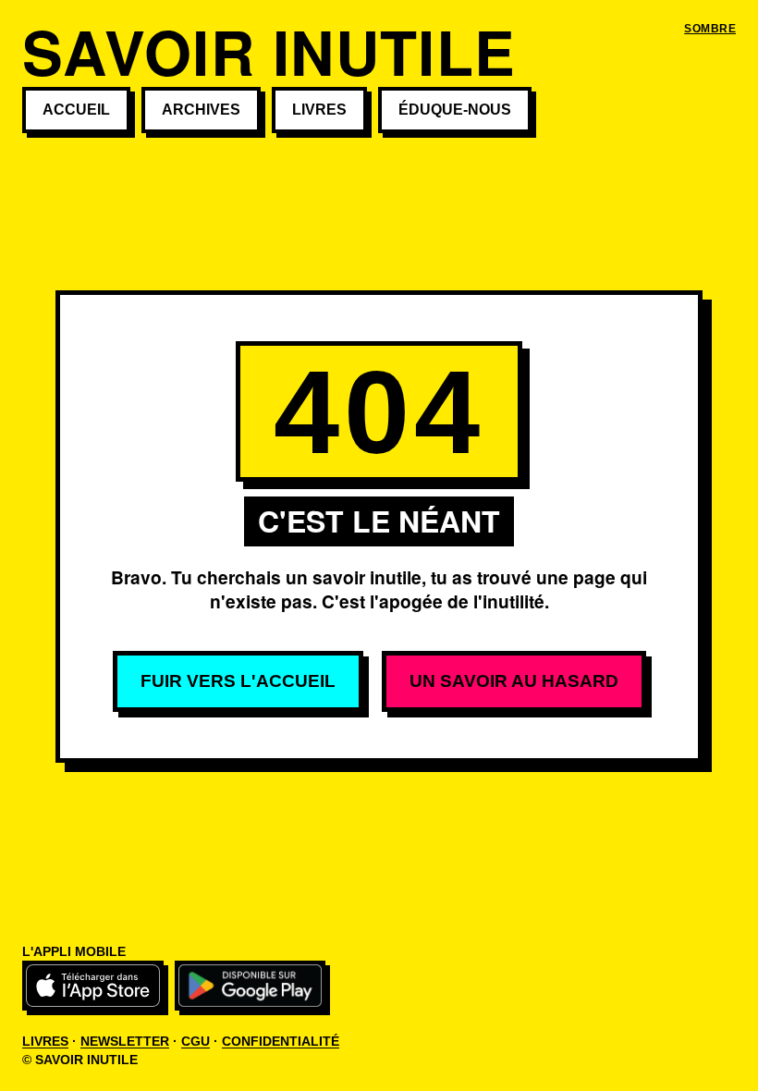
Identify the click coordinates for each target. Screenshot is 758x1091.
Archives (201, 109)
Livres (319, 109)
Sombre (710, 28)
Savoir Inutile (269, 50)
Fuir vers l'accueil (238, 681)
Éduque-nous (454, 109)
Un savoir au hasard (514, 681)
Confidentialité (280, 1041)
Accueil (76, 109)
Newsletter (124, 1041)
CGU (195, 1041)
